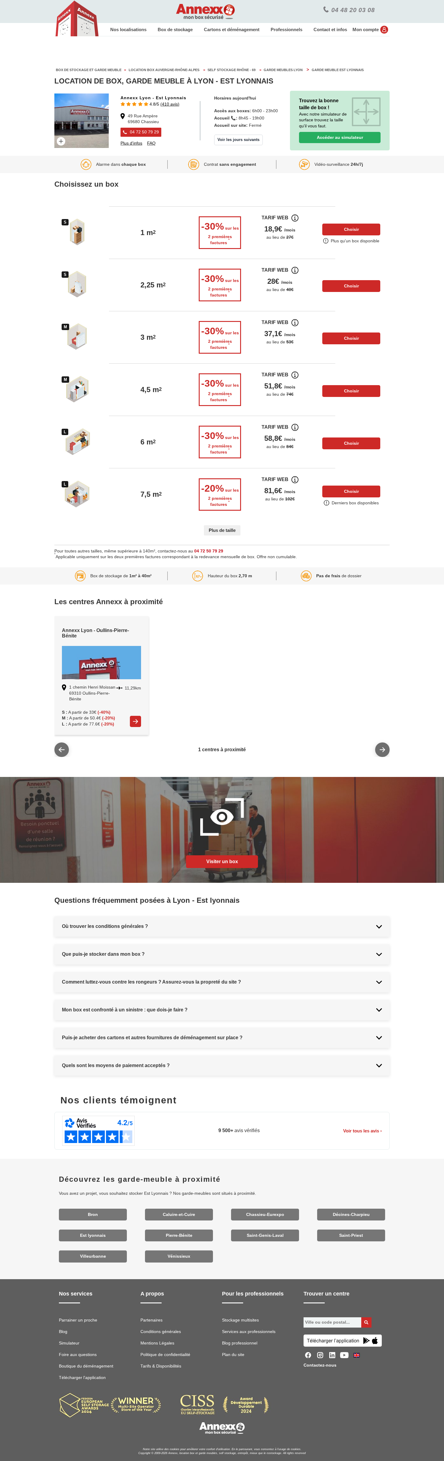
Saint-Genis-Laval (265, 1235)
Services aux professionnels (248, 1331)
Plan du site (233, 1354)
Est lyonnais (93, 1235)
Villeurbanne (93, 1256)
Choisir (351, 229)
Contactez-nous (320, 1365)
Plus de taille (222, 530)
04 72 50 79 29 (208, 551)
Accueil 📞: (225, 118)
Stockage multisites (240, 1320)
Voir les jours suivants (238, 139)
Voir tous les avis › (362, 1130)
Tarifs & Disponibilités (160, 1366)
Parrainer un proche (78, 1320)
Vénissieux (179, 1256)
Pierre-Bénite (179, 1235)
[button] (150, 104)
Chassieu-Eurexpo (265, 1214)
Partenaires (151, 1320)
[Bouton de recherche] (366, 1322)
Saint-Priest (351, 1235)
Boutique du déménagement (86, 1366)
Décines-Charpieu (351, 1214)
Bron (93, 1214)
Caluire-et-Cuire (179, 1214)
